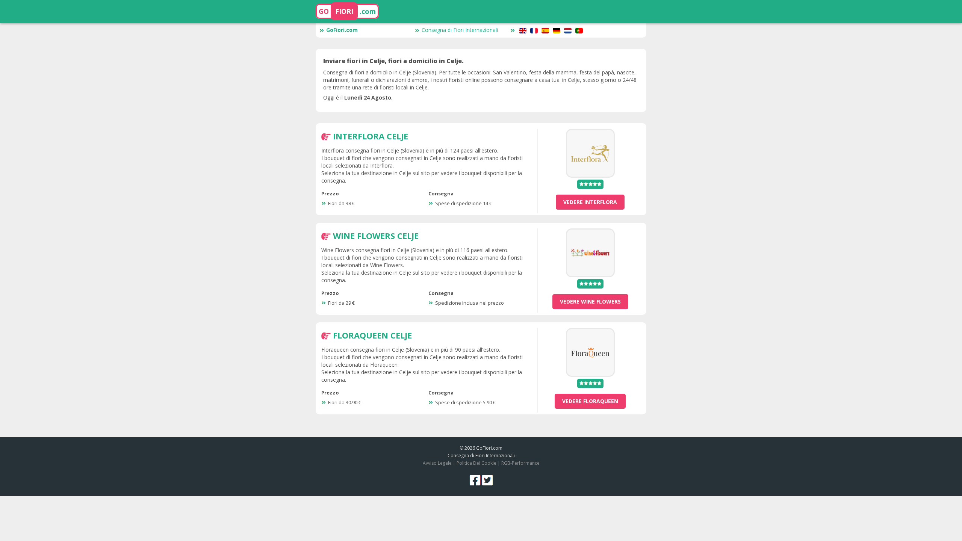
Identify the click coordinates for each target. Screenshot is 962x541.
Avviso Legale (437, 463)
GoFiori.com (342, 29)
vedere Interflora (590, 202)
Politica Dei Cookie (476, 463)
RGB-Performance (520, 463)
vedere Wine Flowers (590, 301)
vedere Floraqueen (590, 401)
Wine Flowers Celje (376, 235)
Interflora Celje (370, 136)
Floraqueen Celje (372, 335)
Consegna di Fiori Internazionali (460, 29)
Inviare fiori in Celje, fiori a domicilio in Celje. (393, 61)
